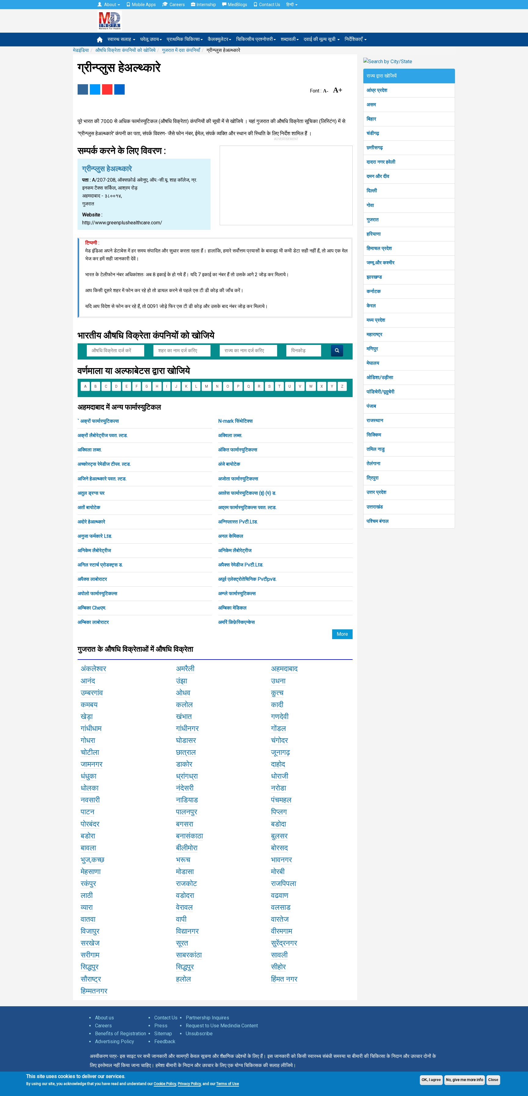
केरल (371, 306)
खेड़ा (87, 716)
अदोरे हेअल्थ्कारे (91, 522)
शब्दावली (288, 39)
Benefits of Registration (120, 1033)
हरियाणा (374, 234)
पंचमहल (281, 800)
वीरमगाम (281, 931)
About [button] (110, 4)
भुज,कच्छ (92, 859)
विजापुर (90, 931)
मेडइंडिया (81, 50)
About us (104, 1018)
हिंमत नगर (284, 979)
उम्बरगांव (92, 693)
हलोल (183, 979)
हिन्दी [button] (290, 4)
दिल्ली (372, 191)
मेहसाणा (91, 871)
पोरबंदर (90, 824)
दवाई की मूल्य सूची (320, 39)
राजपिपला (283, 883)
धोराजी (279, 776)
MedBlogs (237, 4)
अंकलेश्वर (93, 668)
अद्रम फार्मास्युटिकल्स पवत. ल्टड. (247, 507)
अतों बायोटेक (89, 507)
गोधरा (88, 740)
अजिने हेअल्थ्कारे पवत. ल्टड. (102, 479)
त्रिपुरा (373, 478)
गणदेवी (279, 716)
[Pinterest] (107, 89)
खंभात (184, 716)
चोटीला (90, 752)
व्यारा (87, 907)
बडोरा (88, 836)
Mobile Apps (144, 4)
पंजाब (371, 406)
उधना (278, 681)
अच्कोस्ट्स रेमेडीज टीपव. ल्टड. (104, 464)
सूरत (182, 943)
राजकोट (186, 883)
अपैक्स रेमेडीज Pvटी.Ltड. (240, 565)
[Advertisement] (286, 184)
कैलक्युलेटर (218, 39)
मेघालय (373, 363)
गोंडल (278, 728)
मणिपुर (372, 349)
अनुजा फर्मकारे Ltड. (95, 536)
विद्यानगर (187, 931)
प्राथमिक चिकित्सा (183, 39)
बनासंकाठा (189, 836)
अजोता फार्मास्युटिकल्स (238, 479)
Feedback (164, 1041)
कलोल (184, 704)
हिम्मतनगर (94, 991)
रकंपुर (88, 883)
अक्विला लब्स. (230, 435)
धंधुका (88, 776)
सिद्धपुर (89, 967)
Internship (206, 4)
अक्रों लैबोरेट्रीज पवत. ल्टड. (103, 435)
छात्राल (186, 752)
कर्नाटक (374, 291)
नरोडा (278, 788)
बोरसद (279, 848)
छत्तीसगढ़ (375, 147)
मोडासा (185, 871)
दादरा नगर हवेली (381, 162)
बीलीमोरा (186, 848)
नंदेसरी (184, 788)
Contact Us (269, 4)
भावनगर (281, 859)
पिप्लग (279, 812)
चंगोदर (279, 740)
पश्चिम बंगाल (378, 521)
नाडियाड (187, 800)
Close (493, 1080)
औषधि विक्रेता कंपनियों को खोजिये (125, 50)
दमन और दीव (378, 176)
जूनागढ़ (280, 752)
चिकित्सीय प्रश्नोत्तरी (254, 39)
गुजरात (373, 219)
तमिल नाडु (376, 449)
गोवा (370, 205)
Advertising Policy (114, 1041)
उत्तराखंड (375, 507)
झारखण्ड (374, 277)
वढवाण (279, 895)
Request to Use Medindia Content (222, 1026)
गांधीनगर (187, 728)
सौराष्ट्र (91, 979)
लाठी (87, 895)
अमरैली (185, 668)
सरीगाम (90, 955)
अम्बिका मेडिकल (232, 608)
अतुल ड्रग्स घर (91, 493)
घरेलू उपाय (149, 39)
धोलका (89, 788)
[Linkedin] (119, 89)
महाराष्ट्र (374, 334)
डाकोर (184, 764)
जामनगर (91, 764)
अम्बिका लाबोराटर (93, 622)
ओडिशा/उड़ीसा (380, 377)
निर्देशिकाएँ (354, 39)
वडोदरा (185, 895)
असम (371, 104)
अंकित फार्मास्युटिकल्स (237, 450)
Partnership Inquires (207, 1018)
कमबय (89, 704)
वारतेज (280, 919)
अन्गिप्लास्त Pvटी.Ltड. (238, 522)
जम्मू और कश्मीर (380, 263)
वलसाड (281, 907)
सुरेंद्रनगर (284, 943)
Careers (177, 4)
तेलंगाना (373, 463)
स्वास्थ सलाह (120, 39)
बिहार (371, 119)
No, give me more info (464, 1080)
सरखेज (90, 943)
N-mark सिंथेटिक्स (235, 421)
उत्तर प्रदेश (376, 492)
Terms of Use (227, 1084)
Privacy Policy (189, 1084)
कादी (277, 704)
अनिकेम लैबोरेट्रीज (94, 550)
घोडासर (186, 740)
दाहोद (278, 764)
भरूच (183, 859)
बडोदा (278, 824)
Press (160, 1026)
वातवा (88, 919)
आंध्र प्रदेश (377, 90)
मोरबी (277, 871)
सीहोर (278, 967)
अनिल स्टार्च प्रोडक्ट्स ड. (100, 565)
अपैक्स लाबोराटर (92, 579)
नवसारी (90, 800)
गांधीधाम (91, 728)
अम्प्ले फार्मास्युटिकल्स (237, 593)
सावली (279, 955)
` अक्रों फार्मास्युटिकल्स (98, 421)
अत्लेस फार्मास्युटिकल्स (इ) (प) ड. (247, 493)
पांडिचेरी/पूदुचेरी (380, 392)
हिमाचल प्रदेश (379, 248)
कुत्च (277, 693)
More (342, 634)
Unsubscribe (199, 1033)
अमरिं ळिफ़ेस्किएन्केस (236, 622)
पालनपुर (186, 812)
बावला (88, 848)
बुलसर (279, 836)
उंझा (181, 681)
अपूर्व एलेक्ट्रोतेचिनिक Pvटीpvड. (247, 579)
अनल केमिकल (230, 536)
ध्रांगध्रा (187, 776)
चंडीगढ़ (373, 133)
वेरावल (184, 907)
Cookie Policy (165, 1084)
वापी (181, 919)
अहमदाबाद (284, 668)
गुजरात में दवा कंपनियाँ (181, 50)
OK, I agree (431, 1080)
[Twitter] (95, 89)
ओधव (183, 693)
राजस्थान (375, 420)
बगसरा (184, 824)
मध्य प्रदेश (376, 320)
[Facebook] (83, 89)
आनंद (88, 681)
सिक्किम (374, 435)
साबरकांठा (189, 955)
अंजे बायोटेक (229, 464)
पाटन (87, 812)
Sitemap (163, 1033)
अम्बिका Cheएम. (92, 608)
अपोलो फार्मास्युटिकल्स (97, 593)
